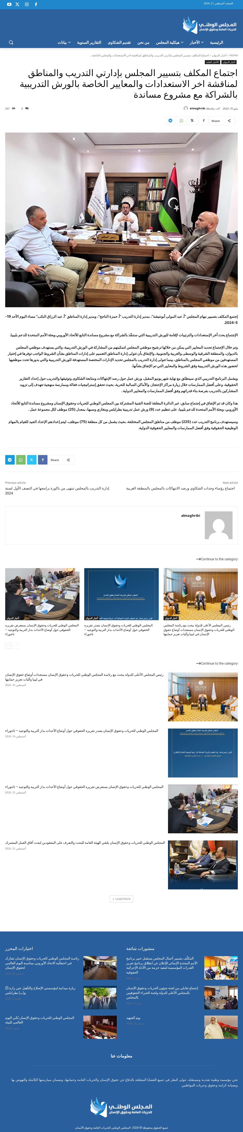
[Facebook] (36, 5)
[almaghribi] (186, 108)
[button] (11, 42)
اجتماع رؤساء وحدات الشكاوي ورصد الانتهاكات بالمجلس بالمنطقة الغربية (180, 488)
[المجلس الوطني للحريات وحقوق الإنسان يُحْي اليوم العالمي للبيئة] (100, 1027)
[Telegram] (171, 120)
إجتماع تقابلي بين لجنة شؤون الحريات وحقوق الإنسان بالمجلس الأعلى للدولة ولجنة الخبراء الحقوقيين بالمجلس (162, 992)
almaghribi (197, 108)
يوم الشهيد (133, 1018)
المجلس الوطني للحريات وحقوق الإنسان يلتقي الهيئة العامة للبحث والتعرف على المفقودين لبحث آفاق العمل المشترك (85, 842)
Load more (123, 899)
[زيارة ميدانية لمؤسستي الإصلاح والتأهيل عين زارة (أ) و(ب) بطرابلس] (100, 997)
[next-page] (8, 646)
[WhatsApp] (182, 120)
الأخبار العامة (212, 62)
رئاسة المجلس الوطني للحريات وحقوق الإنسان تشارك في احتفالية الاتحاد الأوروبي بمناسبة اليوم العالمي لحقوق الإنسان (42, 962)
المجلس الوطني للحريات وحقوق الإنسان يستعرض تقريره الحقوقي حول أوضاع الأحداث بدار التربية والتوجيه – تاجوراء (42, 630)
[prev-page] (16, 646)
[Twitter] (17, 5)
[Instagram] (27, 5)
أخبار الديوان (219, 55)
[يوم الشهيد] (221, 1027)
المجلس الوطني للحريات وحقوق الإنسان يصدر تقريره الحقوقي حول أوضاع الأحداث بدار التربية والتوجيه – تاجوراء (118, 630)
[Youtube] (9, 5)
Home (233, 55)
